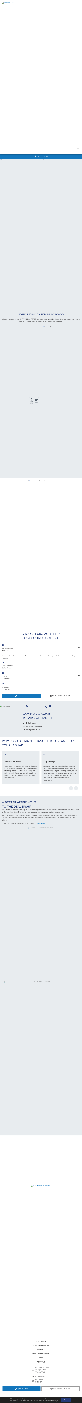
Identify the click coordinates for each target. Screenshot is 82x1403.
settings (55, 1401)
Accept (66, 1400)
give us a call (41, 823)
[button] (46, 707)
